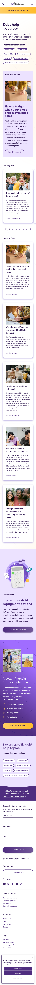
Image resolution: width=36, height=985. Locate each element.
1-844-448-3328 (18, 872)
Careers (6, 921)
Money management (23, 54)
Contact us (6, 927)
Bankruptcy (7, 903)
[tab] (9, 229)
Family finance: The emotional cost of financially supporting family (16, 513)
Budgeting (7, 58)
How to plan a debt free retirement (16, 387)
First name (7, 815)
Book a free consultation (18, 726)
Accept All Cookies (18, 968)
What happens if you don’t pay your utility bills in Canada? (18, 330)
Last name (7, 826)
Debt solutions (22, 50)
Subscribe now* (18, 850)
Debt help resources (10, 906)
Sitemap (6, 940)
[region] (18, 969)
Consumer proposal (9, 900)
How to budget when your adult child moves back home (16, 111)
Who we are (7, 919)
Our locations (7, 924)
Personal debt (8, 54)
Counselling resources (21, 58)
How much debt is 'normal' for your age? (18, 194)
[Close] (32, 958)
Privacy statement (10, 942)
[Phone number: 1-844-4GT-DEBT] (3, 3)
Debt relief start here (10, 898)
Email (5, 837)
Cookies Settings (18, 978)
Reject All (18, 973)
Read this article (12, 218)
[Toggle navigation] (32, 3)
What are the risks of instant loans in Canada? (17, 450)
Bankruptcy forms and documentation (16, 62)
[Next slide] (30, 229)
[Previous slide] (6, 229)
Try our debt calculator (18, 629)
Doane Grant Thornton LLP (14, 796)
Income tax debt (9, 50)
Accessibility (8, 948)
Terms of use (8, 945)
